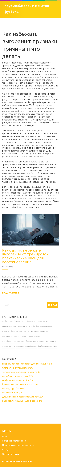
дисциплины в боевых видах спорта (22, 397)
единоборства (31, 346)
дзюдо (45, 321)
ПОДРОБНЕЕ (10, 292)
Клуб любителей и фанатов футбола (26, 9)
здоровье (20, 346)
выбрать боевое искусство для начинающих (27, 364)
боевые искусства (34, 321)
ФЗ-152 (5, 449)
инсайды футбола (13, 388)
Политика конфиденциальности (18, 445)
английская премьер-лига (13, 341)
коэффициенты (34, 336)
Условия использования (14, 441)
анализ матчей (8, 346)
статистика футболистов (38, 331)
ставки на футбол (9, 326)
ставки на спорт (20, 336)
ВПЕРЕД (52, 305)
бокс (23, 321)
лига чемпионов (12, 392)
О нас (5, 436)
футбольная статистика (47, 346)
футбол (5, 321)
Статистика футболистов (17, 368)
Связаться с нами (10, 454)
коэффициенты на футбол (28, 326)
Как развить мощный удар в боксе (22, 401)
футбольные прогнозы (17, 331)
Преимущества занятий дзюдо (20, 384)
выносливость (46, 326)
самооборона (14, 321)
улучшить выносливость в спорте (21, 372)
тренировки (7, 336)
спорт (4, 331)
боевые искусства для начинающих (41, 341)
